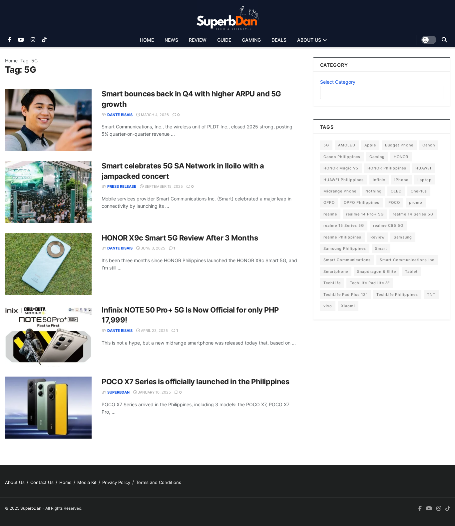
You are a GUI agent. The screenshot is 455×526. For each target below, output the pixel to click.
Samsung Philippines (344, 248)
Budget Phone (399, 145)
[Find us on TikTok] (44, 40)
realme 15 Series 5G (343, 225)
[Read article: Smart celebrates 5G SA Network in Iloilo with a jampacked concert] (48, 192)
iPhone (401, 179)
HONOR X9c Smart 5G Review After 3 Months (180, 237)
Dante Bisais (120, 114)
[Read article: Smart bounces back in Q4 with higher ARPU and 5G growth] (48, 120)
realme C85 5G (388, 225)
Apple (370, 145)
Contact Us (42, 482)
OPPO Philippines (361, 202)
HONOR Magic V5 (340, 168)
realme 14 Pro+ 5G (365, 214)
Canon (428, 145)
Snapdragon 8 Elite (376, 271)
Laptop (424, 179)
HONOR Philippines (386, 168)
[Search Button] (444, 40)
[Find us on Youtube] (21, 40)
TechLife (332, 283)
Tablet (411, 271)
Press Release (121, 186)
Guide (224, 40)
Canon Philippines (341, 156)
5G (34, 60)
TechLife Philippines (397, 294)
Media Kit (87, 482)
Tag (24, 60)
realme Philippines (342, 237)
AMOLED (346, 145)
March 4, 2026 (154, 114)
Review (198, 40)
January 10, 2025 (154, 392)
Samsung (403, 237)
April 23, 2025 (154, 330)
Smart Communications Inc (407, 259)
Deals (278, 40)
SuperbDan (118, 392)
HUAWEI (423, 168)
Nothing (373, 191)
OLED (396, 191)
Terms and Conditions (158, 482)
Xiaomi (348, 306)
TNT (431, 294)
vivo (327, 306)
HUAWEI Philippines (343, 179)
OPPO (329, 202)
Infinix (379, 179)
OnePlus (419, 191)
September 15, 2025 (163, 186)
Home (147, 40)
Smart (381, 248)
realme (330, 214)
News (171, 40)
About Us (309, 40)
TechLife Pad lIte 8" (370, 283)
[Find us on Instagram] (33, 40)
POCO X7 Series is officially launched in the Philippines (195, 381)
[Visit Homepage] (228, 16)
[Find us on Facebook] (9, 40)
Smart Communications (347, 259)
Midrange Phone (339, 191)
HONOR (401, 156)
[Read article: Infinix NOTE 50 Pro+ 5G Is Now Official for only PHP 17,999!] (48, 336)
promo (415, 202)
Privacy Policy (116, 482)
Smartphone (335, 271)
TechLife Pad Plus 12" (345, 294)
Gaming (251, 40)
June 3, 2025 (152, 248)
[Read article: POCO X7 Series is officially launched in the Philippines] (48, 408)
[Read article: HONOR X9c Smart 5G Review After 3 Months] (48, 264)
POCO (394, 202)
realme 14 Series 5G (413, 214)
